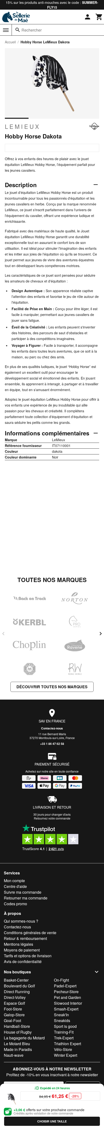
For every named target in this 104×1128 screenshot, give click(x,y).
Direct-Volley (15, 997)
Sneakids (62, 1020)
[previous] (3, 633)
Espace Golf (14, 1003)
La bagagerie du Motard (24, 1038)
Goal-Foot (12, 1020)
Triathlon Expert (67, 1043)
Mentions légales (18, 944)
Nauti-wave (13, 1055)
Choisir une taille (52, 1121)
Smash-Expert (66, 1009)
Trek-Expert (64, 1038)
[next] (100, 633)
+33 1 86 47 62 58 (52, 743)
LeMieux (22, 126)
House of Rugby (18, 1032)
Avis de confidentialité (23, 961)
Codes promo (15, 903)
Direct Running (17, 991)
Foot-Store (13, 1009)
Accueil (10, 41)
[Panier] (99, 17)
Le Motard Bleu (17, 1043)
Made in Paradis (18, 1049)
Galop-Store (14, 1014)
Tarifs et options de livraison (28, 955)
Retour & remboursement (25, 938)
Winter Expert (65, 1055)
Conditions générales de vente (30, 932)
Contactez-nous (52, 728)
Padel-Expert (65, 986)
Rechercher (32, 30)
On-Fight (61, 980)
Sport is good (65, 1026)
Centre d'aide (15, 886)
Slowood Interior (68, 1003)
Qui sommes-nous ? (21, 921)
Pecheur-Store (66, 991)
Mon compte (14, 880)
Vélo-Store (63, 1049)
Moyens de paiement (22, 950)
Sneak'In (61, 1014)
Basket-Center (16, 980)
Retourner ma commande (25, 898)
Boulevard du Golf (19, 986)
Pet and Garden (67, 997)
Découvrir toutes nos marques (52, 686)
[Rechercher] (18, 29)
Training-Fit (64, 1032)
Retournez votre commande (52, 818)
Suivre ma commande (22, 892)
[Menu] (6, 30)
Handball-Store (17, 1026)
